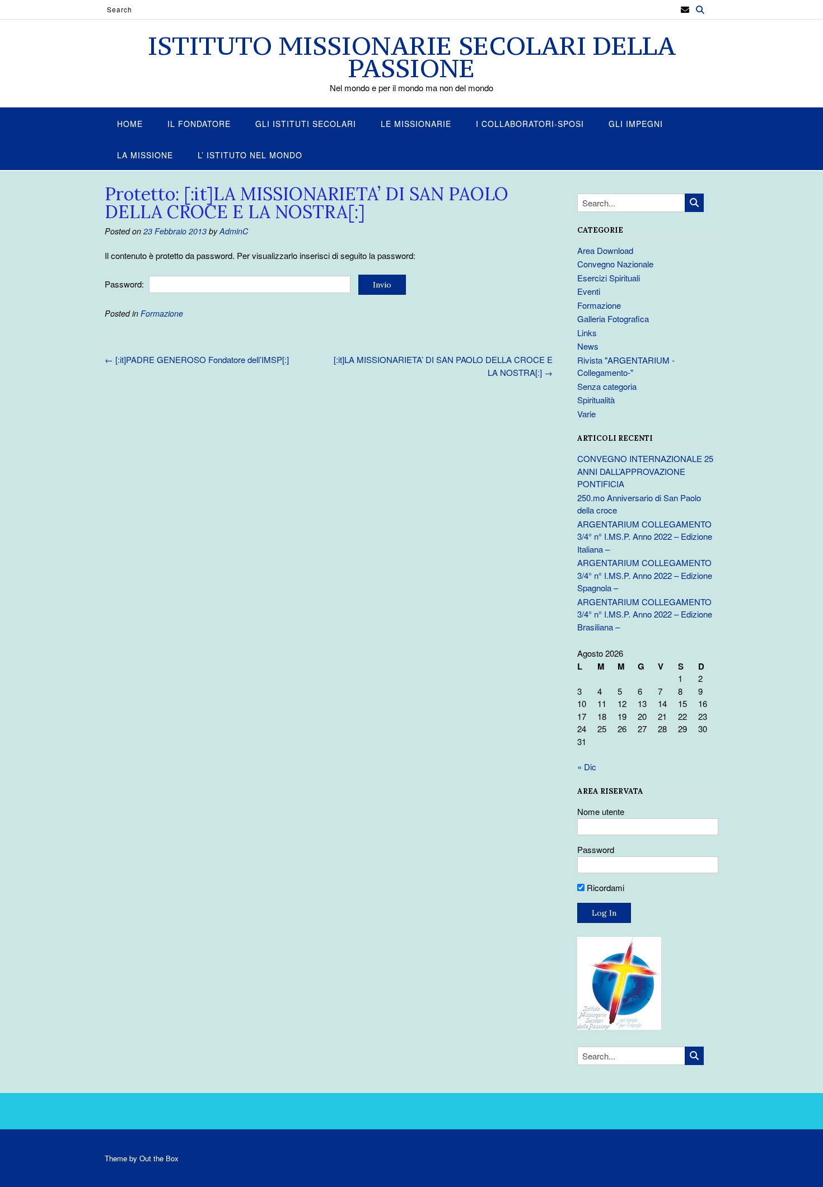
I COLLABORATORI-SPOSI (530, 123)
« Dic (586, 767)
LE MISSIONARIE (416, 123)
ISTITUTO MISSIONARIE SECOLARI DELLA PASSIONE (412, 57)
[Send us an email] (685, 10)
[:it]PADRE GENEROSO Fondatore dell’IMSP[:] (197, 359)
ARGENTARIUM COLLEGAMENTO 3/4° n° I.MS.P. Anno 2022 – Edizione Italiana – (644, 536)
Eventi (588, 291)
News (587, 346)
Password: (125, 284)
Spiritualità (596, 400)
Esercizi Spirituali (608, 278)
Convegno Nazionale (615, 264)
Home (130, 123)
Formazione (162, 313)
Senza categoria (607, 386)
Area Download (605, 250)
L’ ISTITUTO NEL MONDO (250, 155)
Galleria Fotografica (613, 318)
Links (587, 332)
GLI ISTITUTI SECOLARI (305, 123)
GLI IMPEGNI (636, 123)
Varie (586, 414)
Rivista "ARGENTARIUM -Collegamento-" (626, 366)
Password (595, 849)
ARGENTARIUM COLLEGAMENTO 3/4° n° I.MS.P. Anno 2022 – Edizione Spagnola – (644, 575)
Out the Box (159, 1158)
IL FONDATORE (199, 123)
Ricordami (604, 887)
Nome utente (600, 811)
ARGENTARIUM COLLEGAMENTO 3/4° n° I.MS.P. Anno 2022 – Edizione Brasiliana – (644, 614)
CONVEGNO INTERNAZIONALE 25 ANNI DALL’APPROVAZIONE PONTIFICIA (645, 471)
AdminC (233, 231)
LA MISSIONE (145, 155)
